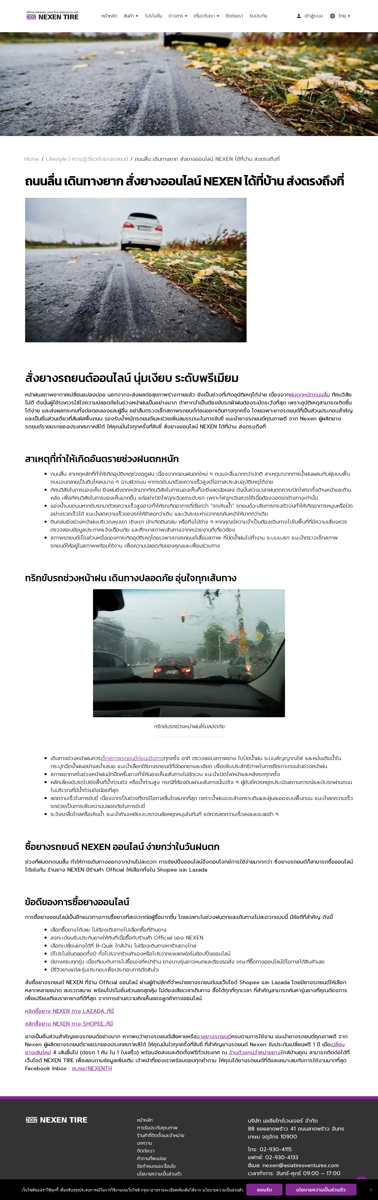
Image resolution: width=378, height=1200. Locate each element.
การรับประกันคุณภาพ (157, 1127)
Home (31, 159)
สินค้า (129, 16)
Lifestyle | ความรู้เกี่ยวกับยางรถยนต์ (87, 159)
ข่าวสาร (176, 16)
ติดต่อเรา (234, 16)
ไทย (342, 16)
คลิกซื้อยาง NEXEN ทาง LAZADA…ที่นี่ (69, 1011)
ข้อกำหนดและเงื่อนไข (156, 1166)
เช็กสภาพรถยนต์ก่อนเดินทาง (132, 758)
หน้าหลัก (109, 16)
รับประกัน (258, 16)
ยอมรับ (264, 1189)
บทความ (144, 1142)
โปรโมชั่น (153, 16)
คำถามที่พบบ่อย (151, 1158)
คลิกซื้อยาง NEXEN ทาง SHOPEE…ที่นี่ (69, 1024)
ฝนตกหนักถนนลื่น (310, 395)
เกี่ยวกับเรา (204, 16)
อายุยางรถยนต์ (214, 1036)
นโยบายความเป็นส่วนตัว (159, 1173)
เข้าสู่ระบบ (314, 16)
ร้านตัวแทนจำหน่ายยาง (254, 1052)
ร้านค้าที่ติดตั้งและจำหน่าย (160, 1135)
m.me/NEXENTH (92, 1068)
